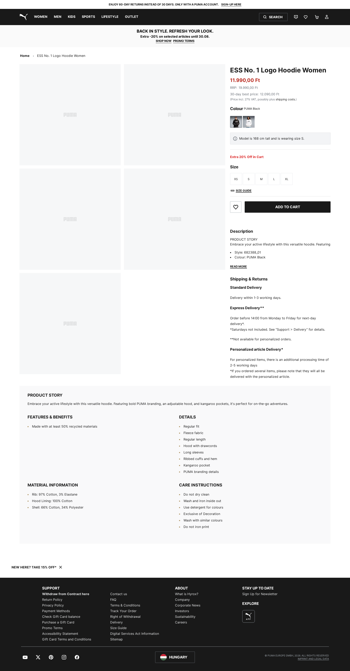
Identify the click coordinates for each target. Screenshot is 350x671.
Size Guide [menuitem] (118, 628)
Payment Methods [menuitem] (56, 611)
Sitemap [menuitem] (116, 639)
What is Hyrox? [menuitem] (186, 594)
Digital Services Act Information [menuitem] (134, 634)
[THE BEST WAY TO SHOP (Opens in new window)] (248, 616)
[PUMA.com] (22, 17)
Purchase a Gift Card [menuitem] (58, 622)
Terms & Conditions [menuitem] (125, 605)
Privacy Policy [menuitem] (53, 605)
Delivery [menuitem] (116, 622)
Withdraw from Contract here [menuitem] (65, 594)
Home (25, 56)
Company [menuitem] (182, 600)
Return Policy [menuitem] (52, 600)
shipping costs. (286, 99)
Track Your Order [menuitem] (123, 611)
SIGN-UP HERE (231, 4)
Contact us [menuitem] (118, 594)
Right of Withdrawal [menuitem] (125, 617)
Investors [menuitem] (182, 611)
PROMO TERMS (183, 40)
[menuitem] (41, 17)
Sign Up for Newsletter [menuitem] (259, 594)
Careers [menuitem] (181, 622)
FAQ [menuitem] (113, 600)
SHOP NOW (164, 40)
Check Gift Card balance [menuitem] (61, 617)
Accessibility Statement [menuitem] (60, 634)
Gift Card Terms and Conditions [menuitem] (66, 639)
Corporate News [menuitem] (187, 605)
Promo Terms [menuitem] (52, 628)
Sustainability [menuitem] (185, 617)
